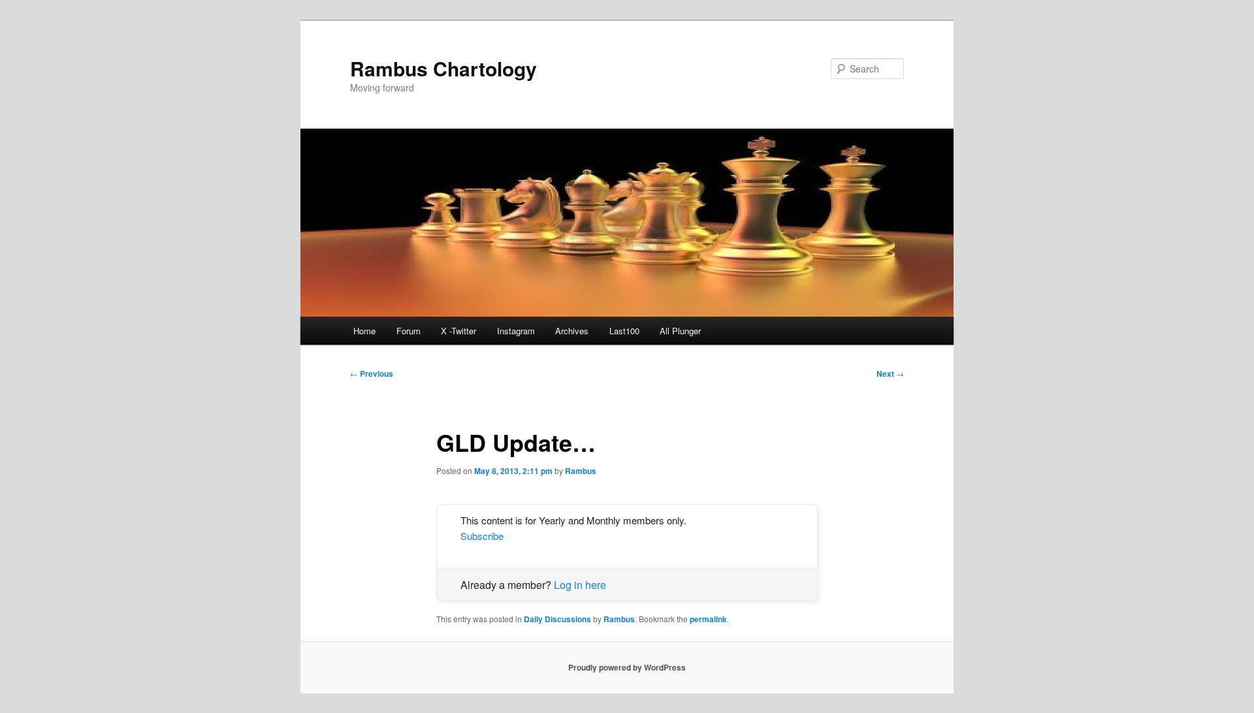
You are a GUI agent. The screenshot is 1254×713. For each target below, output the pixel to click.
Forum (408, 331)
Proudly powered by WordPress (627, 667)
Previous (371, 373)
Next (890, 373)
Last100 (624, 331)
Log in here (580, 584)
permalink (708, 619)
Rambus (580, 471)
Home (364, 331)
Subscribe (482, 536)
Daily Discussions (557, 619)
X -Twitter (458, 331)
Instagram (516, 331)
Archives (571, 331)
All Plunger (680, 331)
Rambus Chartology (443, 68)
